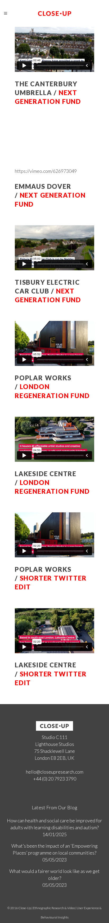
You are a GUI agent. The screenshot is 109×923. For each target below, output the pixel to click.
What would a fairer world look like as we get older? (54, 874)
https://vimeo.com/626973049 (46, 171)
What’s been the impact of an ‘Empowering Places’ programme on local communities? (54, 849)
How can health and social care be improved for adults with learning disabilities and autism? (54, 824)
